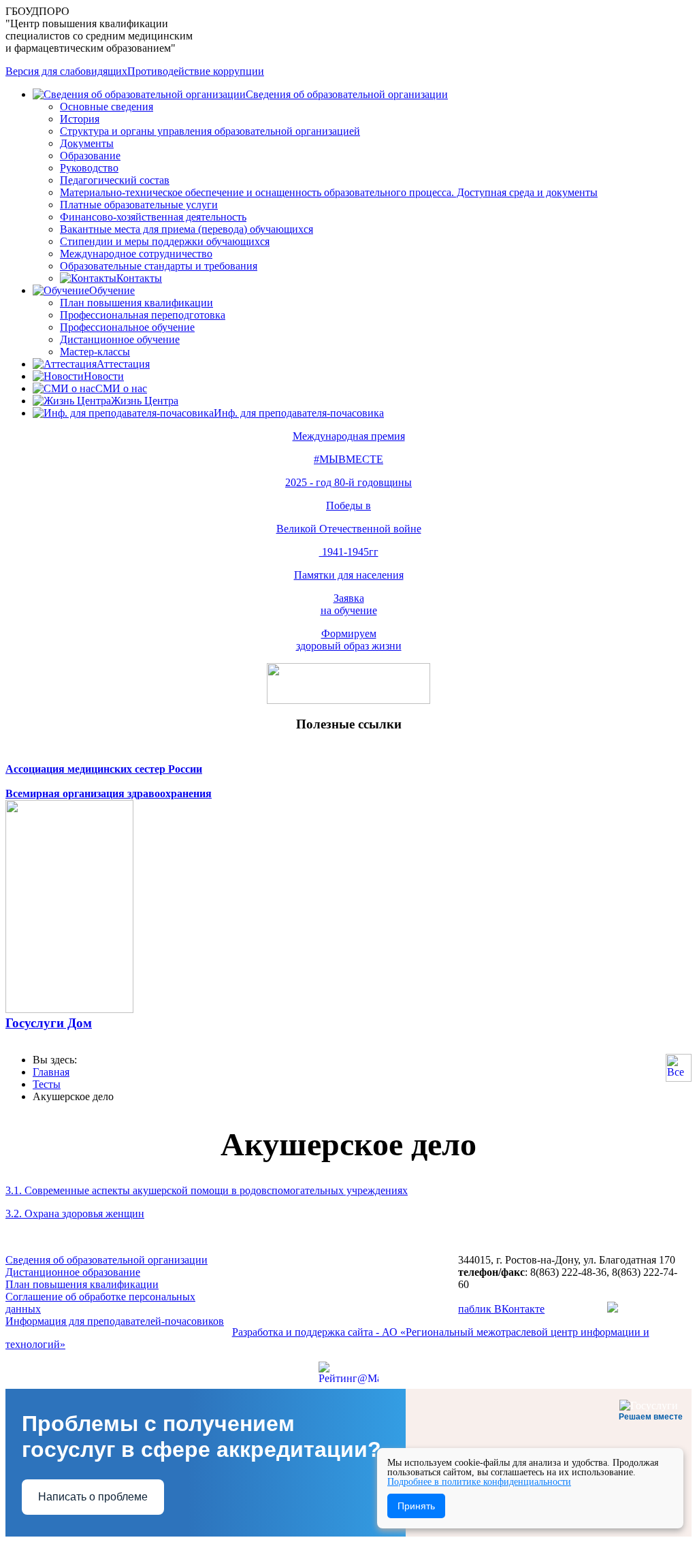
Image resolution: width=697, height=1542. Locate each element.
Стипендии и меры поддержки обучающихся (165, 241)
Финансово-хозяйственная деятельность (153, 217)
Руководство (89, 168)
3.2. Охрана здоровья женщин (74, 1213)
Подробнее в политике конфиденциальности (479, 1482)
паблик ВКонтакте (501, 1309)
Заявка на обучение (349, 604)
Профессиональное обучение (127, 327)
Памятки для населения (349, 575)
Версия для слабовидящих (66, 71)
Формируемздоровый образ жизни (349, 640)
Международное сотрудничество (136, 253)
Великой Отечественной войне (348, 528)
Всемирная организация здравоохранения (108, 793)
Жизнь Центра (144, 400)
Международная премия (349, 436)
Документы (87, 143)
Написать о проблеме (93, 1497)
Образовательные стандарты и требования (158, 266)
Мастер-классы (95, 351)
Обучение (112, 290)
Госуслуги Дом (48, 1023)
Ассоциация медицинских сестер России (103, 769)
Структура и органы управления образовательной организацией (210, 131)
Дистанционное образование (72, 1272)
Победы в (348, 505)
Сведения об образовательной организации (347, 94)
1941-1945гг (348, 552)
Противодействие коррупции (195, 71)
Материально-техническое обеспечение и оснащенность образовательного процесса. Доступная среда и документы (329, 192)
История (79, 119)
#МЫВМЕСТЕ (348, 459)
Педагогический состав (114, 180)
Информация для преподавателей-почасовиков (114, 1321)
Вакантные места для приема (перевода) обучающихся (186, 229)
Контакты (139, 278)
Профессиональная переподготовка (142, 315)
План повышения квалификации (136, 302)
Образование (90, 155)
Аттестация (123, 364)
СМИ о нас (121, 388)
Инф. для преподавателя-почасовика (299, 413)
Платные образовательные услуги (139, 204)
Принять (416, 1505)
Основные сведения (106, 106)
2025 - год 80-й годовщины (348, 482)
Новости (104, 376)
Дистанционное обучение (120, 339)
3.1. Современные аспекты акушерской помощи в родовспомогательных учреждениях (206, 1190)
